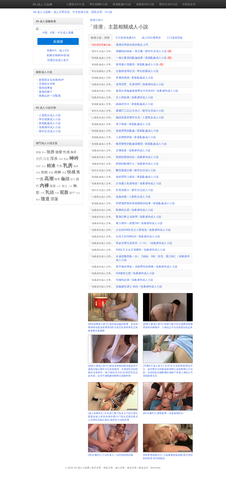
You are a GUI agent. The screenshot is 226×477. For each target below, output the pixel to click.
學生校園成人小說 (50, 119)
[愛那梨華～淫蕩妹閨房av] (168, 396)
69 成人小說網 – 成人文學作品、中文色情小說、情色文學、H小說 (72, 12)
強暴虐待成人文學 (101, 84)
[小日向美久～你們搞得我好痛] (113, 438)
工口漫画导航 (175, 37)
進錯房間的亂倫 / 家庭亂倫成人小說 (137, 130)
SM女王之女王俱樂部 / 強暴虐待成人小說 (140, 249)
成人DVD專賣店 (151, 37)
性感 (66, 151)
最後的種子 (45, 91)
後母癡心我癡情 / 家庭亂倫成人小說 (137, 64)
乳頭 (49, 192)
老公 (65, 186)
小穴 (39, 158)
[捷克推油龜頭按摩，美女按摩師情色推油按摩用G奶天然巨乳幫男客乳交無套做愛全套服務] (113, 307)
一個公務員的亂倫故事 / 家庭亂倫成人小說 (141, 58)
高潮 (49, 178)
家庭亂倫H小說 (122, 4)
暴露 (64, 172)
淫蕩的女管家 (47, 84)
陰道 (45, 198)
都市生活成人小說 (50, 131)
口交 (46, 158)
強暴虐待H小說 (145, 4)
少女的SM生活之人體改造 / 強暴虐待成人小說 (143, 230)
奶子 (72, 179)
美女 (44, 166)
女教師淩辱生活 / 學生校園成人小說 (137, 71)
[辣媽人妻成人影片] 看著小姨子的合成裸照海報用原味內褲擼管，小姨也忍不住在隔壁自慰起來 (168, 325)
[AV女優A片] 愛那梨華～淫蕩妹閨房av (163, 413)
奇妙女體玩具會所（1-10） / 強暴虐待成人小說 (144, 243)
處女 (38, 199)
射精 (44, 172)
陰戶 (72, 193)
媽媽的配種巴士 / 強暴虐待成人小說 (137, 163)
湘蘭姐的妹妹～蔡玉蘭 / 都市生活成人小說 (141, 51)
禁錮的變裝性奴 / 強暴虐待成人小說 (137, 157)
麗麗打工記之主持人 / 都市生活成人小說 (140, 110)
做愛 (58, 151)
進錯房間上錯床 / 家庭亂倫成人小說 (137, 177)
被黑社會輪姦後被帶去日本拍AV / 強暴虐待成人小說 (147, 90)
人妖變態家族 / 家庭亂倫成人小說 (136, 137)
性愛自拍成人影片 (58, 60)
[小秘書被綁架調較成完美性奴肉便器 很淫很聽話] (168, 438)
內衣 (38, 166)
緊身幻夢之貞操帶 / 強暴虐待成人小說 (138, 216)
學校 (38, 172)
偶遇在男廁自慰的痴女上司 (132, 44)
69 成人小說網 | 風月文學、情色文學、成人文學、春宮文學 (105, 467)
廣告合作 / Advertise (149, 467)
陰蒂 (57, 179)
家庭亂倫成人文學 (101, 57)
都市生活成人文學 (101, 51)
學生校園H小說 (99, 4)
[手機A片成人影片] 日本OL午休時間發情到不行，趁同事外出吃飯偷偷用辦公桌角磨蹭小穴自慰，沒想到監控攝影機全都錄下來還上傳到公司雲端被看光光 (168, 370)
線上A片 (64, 50)
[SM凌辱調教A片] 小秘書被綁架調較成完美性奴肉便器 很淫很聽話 (168, 456)
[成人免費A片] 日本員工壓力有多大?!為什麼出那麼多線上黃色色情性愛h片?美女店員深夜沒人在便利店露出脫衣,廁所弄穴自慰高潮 (113, 416)
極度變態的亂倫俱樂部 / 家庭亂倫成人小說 (141, 144)
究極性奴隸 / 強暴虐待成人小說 (134, 280)
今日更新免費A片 (125, 37)
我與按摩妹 (45, 87)
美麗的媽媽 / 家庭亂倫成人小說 (134, 77)
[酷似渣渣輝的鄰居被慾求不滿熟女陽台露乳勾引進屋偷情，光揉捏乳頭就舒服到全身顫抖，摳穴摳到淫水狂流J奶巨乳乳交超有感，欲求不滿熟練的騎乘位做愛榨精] (113, 349)
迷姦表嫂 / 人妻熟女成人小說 (133, 196)
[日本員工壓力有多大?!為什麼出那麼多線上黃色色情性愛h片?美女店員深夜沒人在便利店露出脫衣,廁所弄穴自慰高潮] (113, 396)
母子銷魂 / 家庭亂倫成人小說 (133, 124)
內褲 (44, 185)
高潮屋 (58, 41)
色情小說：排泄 (100, 37)
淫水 (54, 158)
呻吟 (74, 157)
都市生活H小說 (168, 4)
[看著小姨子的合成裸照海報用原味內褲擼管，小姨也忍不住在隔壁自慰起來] (168, 307)
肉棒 (57, 171)
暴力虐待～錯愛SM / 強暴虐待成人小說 (139, 223)
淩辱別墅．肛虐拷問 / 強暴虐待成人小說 (140, 84)
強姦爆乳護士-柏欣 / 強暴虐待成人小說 (139, 286)
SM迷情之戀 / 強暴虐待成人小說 (135, 273)
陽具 (76, 166)
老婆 (51, 172)
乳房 (68, 164)
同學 (57, 192)
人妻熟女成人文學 (101, 117)
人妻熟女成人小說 (50, 115)
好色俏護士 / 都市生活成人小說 (134, 190)
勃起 (66, 158)
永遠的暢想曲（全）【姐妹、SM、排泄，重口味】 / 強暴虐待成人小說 (153, 258)
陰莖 (53, 185)
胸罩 (73, 152)
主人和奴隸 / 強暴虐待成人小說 (134, 97)
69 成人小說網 (42, 4)
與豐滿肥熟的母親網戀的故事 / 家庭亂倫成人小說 (145, 203)
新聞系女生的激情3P (51, 80)
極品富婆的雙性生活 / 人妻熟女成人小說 (140, 117)
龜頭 (65, 178)
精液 (51, 165)
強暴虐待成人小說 (50, 127)
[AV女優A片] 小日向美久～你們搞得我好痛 (110, 454)
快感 (71, 172)
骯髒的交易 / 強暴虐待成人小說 (134, 210)
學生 (44, 152)
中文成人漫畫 (65, 32)
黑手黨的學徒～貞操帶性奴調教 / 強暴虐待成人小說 (146, 266)
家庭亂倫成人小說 (50, 123)
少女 (70, 186)
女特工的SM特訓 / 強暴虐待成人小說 (138, 236)
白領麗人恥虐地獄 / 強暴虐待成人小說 (138, 183)
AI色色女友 (189, 4)
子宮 (59, 166)
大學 (42, 192)
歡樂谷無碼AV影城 (58, 55)
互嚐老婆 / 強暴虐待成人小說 (133, 150)
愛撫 (38, 152)
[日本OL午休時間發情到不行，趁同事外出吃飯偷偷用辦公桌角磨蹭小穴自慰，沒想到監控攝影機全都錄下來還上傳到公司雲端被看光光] (168, 349)
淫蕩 (54, 198)
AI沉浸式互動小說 (101, 44)
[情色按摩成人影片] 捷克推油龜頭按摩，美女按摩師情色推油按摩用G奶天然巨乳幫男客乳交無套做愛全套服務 (113, 327)
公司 (59, 186)
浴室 (78, 192)
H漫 (45, 32)
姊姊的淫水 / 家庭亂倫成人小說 (134, 104)
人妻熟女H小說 (75, 4)
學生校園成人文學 (101, 71)
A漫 (52, 32)
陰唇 (51, 151)
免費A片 (52, 50)
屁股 (64, 192)
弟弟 (61, 158)
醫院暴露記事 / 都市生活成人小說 (136, 170)
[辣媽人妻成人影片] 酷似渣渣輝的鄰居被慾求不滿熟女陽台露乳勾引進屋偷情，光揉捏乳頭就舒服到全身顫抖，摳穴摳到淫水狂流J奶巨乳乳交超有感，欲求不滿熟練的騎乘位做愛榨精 (113, 370)
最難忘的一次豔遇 (50, 95)
